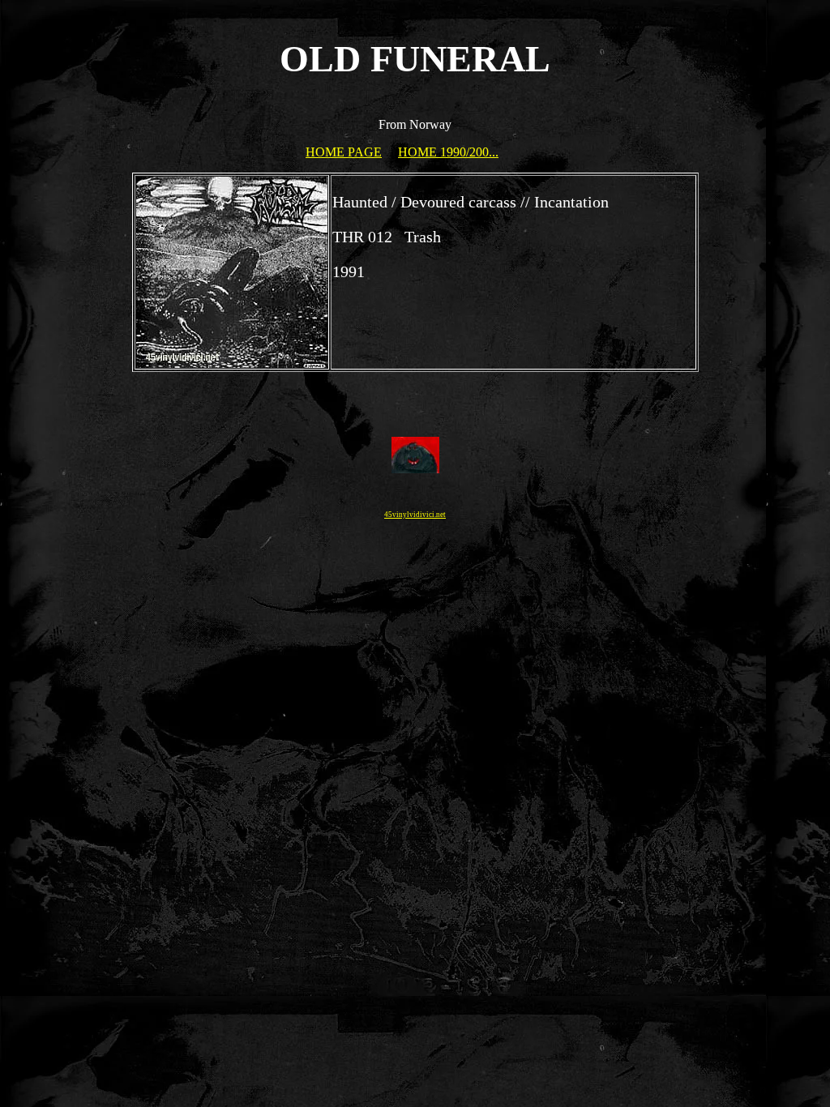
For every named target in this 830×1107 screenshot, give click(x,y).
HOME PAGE (344, 152)
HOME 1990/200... (448, 152)
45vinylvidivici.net (415, 515)
